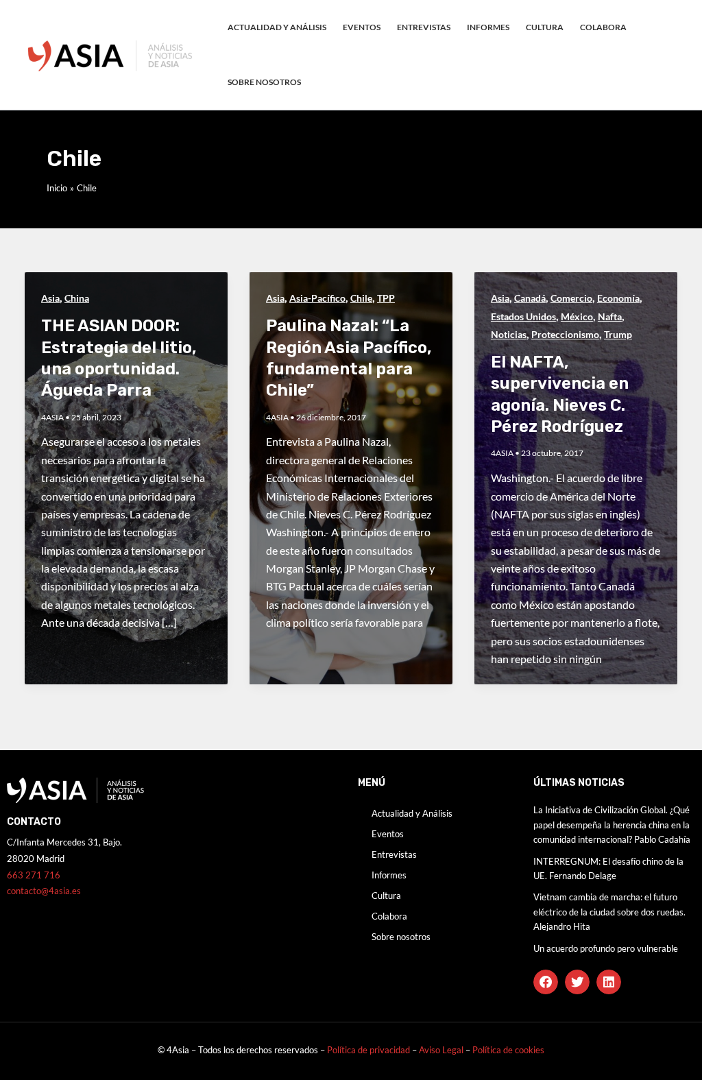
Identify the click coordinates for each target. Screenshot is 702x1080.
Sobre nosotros (264, 82)
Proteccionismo (565, 334)
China (76, 298)
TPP (386, 298)
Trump (618, 334)
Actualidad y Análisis (277, 27)
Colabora (603, 27)
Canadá (530, 298)
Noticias (508, 334)
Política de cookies (508, 1049)
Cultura (545, 27)
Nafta (610, 316)
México (577, 316)
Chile (361, 298)
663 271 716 (33, 874)
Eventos (361, 27)
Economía (618, 298)
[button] (545, 982)
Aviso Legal (442, 1049)
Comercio (571, 298)
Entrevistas (423, 27)
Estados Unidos (523, 316)
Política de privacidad (368, 1049)
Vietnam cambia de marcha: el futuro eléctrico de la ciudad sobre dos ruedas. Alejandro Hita (609, 911)
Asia (50, 298)
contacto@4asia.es (44, 890)
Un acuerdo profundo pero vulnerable (605, 948)
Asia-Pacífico (317, 298)
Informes (488, 27)
